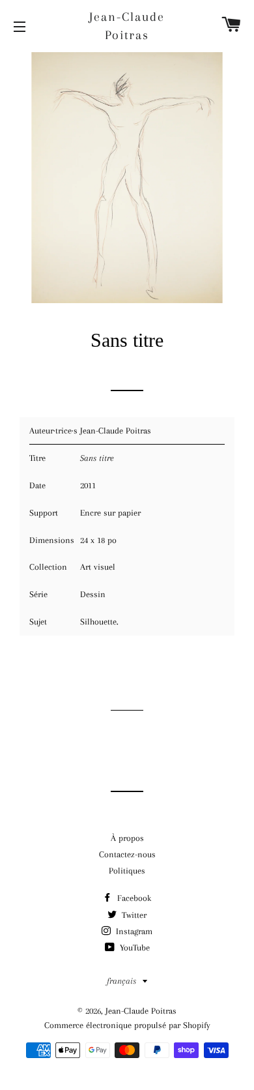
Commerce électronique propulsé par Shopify (127, 1025)
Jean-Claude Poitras (127, 26)
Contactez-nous (127, 854)
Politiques (127, 871)
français (121, 981)
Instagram (132, 931)
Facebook (133, 898)
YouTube (133, 947)
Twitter (133, 915)
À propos (127, 838)
